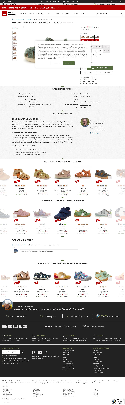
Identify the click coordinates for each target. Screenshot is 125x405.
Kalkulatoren (6, 390)
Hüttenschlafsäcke (68, 389)
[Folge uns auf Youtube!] (41, 353)
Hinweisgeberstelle (98, 366)
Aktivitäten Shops (7, 389)
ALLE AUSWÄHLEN (68, 63)
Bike (53, 13)
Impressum (96, 364)
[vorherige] (15, 177)
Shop (3, 1)
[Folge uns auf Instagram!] (35, 353)
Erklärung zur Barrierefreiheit (101, 368)
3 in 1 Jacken (36, 389)
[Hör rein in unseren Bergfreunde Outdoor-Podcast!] (47, 353)
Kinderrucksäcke (67, 393)
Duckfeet (96, 390)
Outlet (82, 13)
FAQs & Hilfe (65, 355)
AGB (63, 364)
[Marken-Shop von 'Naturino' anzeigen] (15, 28)
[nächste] (110, 177)
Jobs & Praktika (97, 353)
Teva (95, 389)
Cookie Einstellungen (68, 366)
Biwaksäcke (66, 394)
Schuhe (31, 13)
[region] (63, 54)
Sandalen (29, 19)
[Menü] (124, 399)
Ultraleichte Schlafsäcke (69, 392)
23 (105, 47)
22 (98, 47)
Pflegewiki (96, 372)
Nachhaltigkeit (97, 370)
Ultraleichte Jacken (38, 394)
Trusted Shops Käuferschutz (91, 83)
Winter (58, 13)
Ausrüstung (39, 13)
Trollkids (96, 396)
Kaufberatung (6, 392)
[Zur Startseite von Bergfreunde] (10, 13)
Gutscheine (96, 359)
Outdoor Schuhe (20, 19)
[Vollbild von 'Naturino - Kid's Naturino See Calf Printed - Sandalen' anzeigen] (24, 27)
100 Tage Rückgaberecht (72, 4)
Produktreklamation (68, 361)
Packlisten (5, 393)
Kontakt (64, 357)
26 (94, 51)
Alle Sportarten (67, 13)
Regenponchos (37, 392)
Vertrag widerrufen (67, 370)
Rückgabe (65, 359)
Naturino (17, 22)
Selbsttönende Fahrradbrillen (70, 396)
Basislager (10, 1)
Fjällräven (96, 394)
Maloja (95, 392)
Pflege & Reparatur (7, 394)
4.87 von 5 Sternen (105, 4)
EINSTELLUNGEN (56, 63)
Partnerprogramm (98, 361)
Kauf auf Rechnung (88, 81)
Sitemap (23, 399)
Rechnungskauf (40, 4)
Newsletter (96, 357)
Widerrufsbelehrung (68, 368)
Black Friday (6, 396)
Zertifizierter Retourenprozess (95, 326)
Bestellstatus (66, 353)
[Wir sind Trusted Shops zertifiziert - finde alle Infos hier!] (98, 316)
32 (99, 55)
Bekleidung (23, 13)
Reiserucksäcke (67, 390)
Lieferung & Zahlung (68, 350)
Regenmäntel (36, 390)
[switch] (120, 403)
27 (99, 51)
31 (94, 55)
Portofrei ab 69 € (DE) (10, 4)
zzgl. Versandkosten (85, 29)
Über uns (95, 350)
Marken (75, 13)
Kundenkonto (97, 355)
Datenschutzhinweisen (51, 58)
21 (90, 47)
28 (105, 51)
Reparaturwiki (103, 372)
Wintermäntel (36, 393)
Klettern (47, 13)
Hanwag (96, 393)
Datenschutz (69, 364)
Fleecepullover (36, 396)
